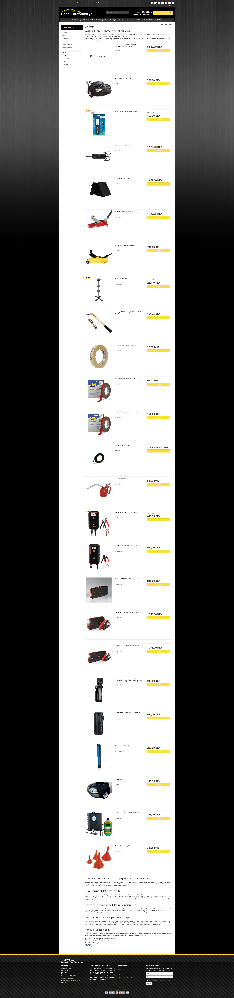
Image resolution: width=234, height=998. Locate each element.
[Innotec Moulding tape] (99, 457)
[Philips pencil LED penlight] (99, 758)
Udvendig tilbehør (114, 20)
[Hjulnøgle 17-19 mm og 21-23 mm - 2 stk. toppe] (99, 324)
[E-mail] (159, 976)
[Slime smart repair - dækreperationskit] (99, 824)
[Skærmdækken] (99, 791)
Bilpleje (73, 20)
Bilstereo (93, 20)
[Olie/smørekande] (99, 491)
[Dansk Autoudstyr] (76, 12)
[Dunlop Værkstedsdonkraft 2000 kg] (99, 257)
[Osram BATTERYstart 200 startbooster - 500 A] (99, 591)
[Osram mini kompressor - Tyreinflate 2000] (99, 724)
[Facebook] (169, 6)
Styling (79, 20)
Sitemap (63, 982)
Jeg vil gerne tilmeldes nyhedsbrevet (161, 980)
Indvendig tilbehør (102, 20)
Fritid (132, 20)
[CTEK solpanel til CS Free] (99, 190)
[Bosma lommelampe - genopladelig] (99, 123)
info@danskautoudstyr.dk (73, 980)
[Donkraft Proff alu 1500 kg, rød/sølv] (99, 224)
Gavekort (157, 20)
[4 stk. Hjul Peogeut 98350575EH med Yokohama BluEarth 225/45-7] (99, 57)
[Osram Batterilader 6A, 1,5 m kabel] (99, 557)
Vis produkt (158, 50)
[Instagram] (173, 6)
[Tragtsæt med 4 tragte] (99, 858)
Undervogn (85, 20)
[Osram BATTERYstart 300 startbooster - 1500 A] (99, 624)
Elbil (161, 20)
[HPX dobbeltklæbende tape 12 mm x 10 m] (99, 424)
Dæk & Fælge (125, 20)
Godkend (149, 983)
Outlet (151, 20)
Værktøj (137, 20)
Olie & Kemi (145, 20)
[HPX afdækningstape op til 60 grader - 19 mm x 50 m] (99, 357)
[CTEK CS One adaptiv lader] (99, 157)
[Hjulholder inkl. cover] (99, 290)
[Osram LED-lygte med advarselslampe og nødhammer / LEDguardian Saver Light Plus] (99, 691)
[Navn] (159, 973)
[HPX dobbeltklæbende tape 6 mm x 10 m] (99, 390)
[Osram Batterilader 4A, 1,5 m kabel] (99, 524)
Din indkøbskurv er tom (162, 13)
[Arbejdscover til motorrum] (99, 90)
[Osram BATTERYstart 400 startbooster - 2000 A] (99, 657)
